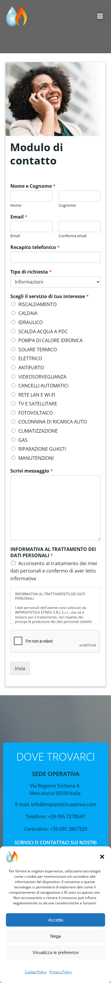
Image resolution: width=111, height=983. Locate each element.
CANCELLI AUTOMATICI (43, 385)
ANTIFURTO (31, 367)
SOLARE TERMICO (37, 349)
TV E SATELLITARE (37, 403)
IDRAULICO (30, 322)
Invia (20, 668)
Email (19, 217)
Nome (15, 205)
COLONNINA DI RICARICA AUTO (52, 421)
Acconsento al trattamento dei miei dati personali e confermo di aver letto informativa (53, 571)
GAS (23, 440)
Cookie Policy (35, 971)
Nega (55, 936)
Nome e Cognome (33, 186)
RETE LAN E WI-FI (36, 395)
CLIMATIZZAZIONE (38, 431)
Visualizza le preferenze (56, 952)
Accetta (55, 919)
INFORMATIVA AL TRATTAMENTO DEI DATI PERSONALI (53, 552)
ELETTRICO (30, 358)
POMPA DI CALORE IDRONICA (50, 340)
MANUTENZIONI (36, 458)
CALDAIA (27, 313)
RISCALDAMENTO (37, 304)
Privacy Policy (60, 971)
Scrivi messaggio (31, 471)
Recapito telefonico (35, 247)
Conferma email (72, 235)
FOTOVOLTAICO (35, 413)
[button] (102, 857)
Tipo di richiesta (31, 272)
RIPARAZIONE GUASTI (42, 449)
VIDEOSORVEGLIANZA (42, 377)
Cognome (67, 205)
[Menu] (100, 16)
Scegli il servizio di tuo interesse (49, 296)
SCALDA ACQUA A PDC (43, 331)
